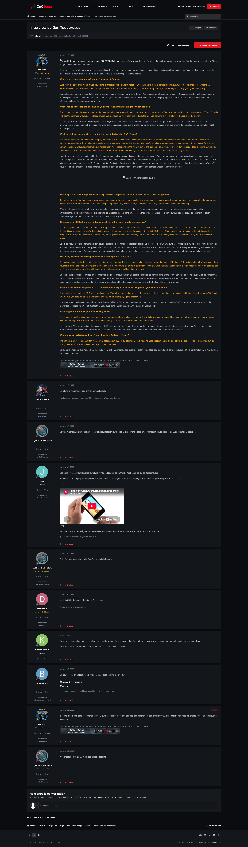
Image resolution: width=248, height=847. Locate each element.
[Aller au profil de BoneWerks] (42, 674)
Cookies (58, 842)
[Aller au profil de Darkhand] (42, 599)
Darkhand (42, 608)
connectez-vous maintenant (110, 797)
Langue (32, 842)
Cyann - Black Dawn (42, 440)
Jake (42, 481)
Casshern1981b (42, 399)
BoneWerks (42, 683)
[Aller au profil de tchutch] (31, 36)
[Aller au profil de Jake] (42, 472)
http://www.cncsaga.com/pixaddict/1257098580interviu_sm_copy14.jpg (101, 61)
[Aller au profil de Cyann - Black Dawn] (42, 431)
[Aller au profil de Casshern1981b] (42, 390)
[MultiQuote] (60, 376)
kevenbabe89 (42, 649)
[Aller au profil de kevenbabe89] (42, 640)
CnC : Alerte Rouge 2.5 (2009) (76, 36)
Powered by (208, 842)
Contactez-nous (45, 842)
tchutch (37, 36)
